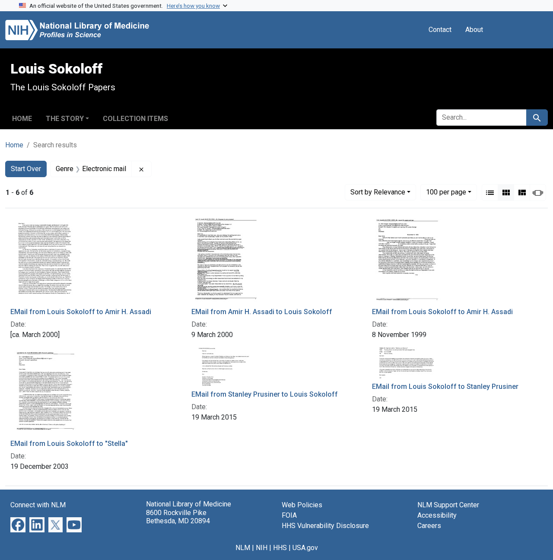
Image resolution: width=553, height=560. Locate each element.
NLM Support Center (448, 505)
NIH (261, 548)
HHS (280, 548)
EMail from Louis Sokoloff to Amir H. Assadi (80, 312)
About (474, 29)
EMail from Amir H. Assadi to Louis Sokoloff (261, 312)
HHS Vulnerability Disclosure (325, 526)
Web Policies (302, 505)
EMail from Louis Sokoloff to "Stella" (69, 443)
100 (446, 192)
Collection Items (135, 119)
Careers (429, 526)
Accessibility (437, 515)
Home (22, 119)
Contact (440, 29)
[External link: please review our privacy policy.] (17, 524)
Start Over (26, 169)
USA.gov (305, 548)
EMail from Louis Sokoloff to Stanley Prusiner (445, 386)
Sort (377, 192)
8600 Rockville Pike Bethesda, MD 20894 (178, 517)
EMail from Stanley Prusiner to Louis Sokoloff (264, 394)
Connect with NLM (38, 505)
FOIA (289, 515)
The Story (65, 119)
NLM (242, 548)
